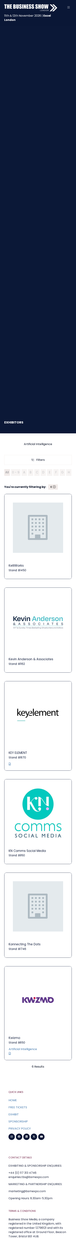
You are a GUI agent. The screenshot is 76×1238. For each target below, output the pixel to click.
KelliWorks (16, 565)
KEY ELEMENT (18, 753)
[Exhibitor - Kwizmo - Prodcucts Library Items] (10, 1053)
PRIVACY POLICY (19, 1129)
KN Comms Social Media (27, 851)
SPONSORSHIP (18, 1121)
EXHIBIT (13, 1114)
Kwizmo (14, 1038)
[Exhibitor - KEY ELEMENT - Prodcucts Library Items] (10, 764)
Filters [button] (41, 460)
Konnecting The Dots (24, 944)
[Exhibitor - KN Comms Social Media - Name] (38, 821)
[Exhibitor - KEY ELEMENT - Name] (38, 725)
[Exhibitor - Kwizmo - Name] (38, 1013)
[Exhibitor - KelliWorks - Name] (38, 536)
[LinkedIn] (26, 1137)
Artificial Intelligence (23, 1049)
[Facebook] (19, 1137)
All (7, 472)
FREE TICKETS (17, 1107)
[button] (68, 7)
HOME (12, 1100)
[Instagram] (11, 1137)
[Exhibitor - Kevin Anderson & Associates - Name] (38, 630)
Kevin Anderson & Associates (31, 659)
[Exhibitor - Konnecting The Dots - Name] (38, 915)
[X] (34, 1137)
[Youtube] (41, 1137)
